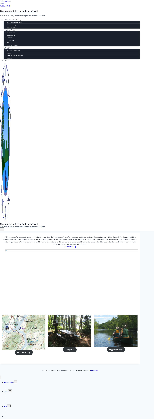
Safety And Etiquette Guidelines (15, 55)
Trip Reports (10, 42)
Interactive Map (11, 27)
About (5, 406)
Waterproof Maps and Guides (14, 22)
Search (6, 60)
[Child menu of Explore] (14, 30)
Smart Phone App (11, 25)
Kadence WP (93, 370)
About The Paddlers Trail (13, 50)
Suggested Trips (11, 35)
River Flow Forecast (12, 45)
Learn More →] (70, 247)
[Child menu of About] (12, 48)
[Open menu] (2, 229)
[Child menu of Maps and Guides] (20, 20)
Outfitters (9, 58)
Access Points (10, 40)
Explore (6, 391)
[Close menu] (0, 377)
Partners (9, 53)
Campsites (9, 37)
